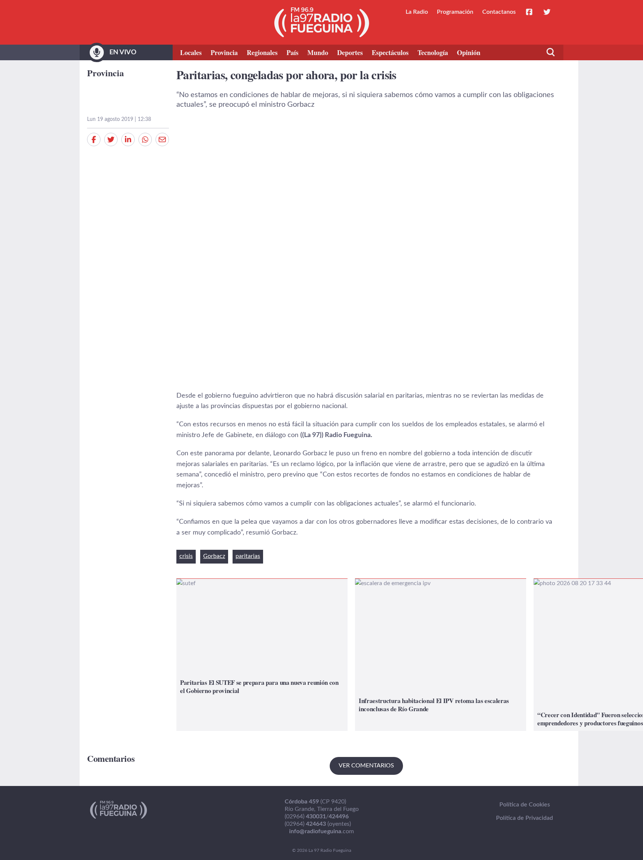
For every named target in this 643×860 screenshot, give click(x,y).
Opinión (468, 52)
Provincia (224, 52)
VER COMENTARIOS (366, 765)
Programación (455, 12)
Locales (191, 52)
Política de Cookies (524, 805)
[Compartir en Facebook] (93, 139)
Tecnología (433, 52)
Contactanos (499, 12)
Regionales (262, 52)
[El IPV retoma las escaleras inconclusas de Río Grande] (440, 655)
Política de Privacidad (524, 818)
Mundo (317, 52)
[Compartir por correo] (162, 139)
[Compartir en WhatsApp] (145, 139)
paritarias (248, 556)
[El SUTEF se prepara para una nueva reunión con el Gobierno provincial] (262, 655)
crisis (186, 556)
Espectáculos (390, 52)
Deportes (350, 52)
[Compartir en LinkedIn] (128, 139)
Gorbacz (214, 556)
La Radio (417, 12)
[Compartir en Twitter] (111, 139)
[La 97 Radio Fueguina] (321, 22)
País (292, 52)
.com (321, 831)
